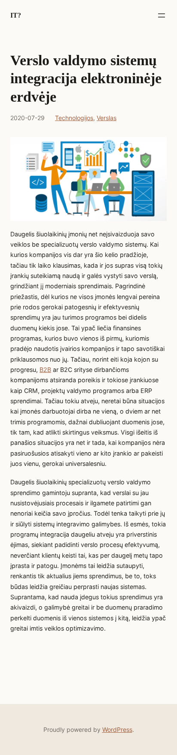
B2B (45, 369)
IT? (15, 15)
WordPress (117, 729)
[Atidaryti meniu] (161, 15)
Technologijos (74, 117)
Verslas (106, 117)
